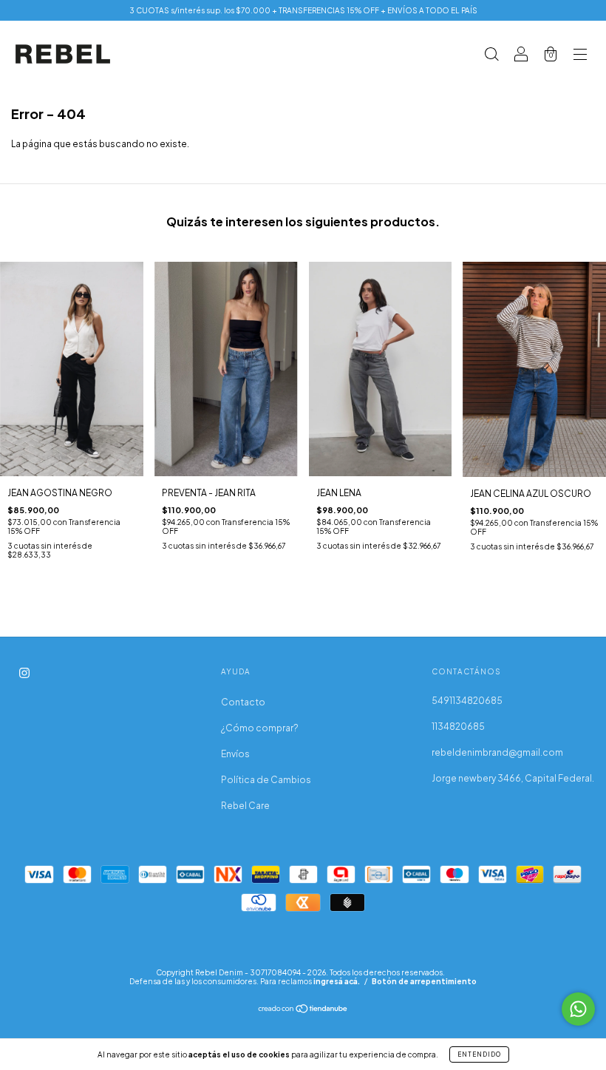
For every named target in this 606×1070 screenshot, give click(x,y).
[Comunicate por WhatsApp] (578, 1009)
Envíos (235, 753)
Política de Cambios (266, 779)
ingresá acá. (336, 981)
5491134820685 (467, 700)
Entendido (479, 1054)
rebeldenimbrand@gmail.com (497, 752)
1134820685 (458, 726)
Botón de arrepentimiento (424, 981)
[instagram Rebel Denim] (24, 673)
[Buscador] (491, 55)
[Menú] (580, 55)
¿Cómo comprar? (260, 728)
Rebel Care (245, 805)
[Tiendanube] (303, 1010)
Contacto (243, 702)
